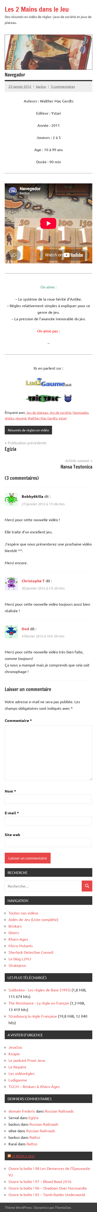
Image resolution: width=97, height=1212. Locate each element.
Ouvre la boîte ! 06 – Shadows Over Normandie (47, 1188)
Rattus (34, 1137)
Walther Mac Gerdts (42, 418)
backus (41, 86)
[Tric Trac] (48, 400)
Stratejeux (17, 965)
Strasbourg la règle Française (32, 1016)
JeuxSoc (15, 1047)
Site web (12, 834)
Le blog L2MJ (19, 958)
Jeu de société (60, 412)
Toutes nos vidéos (23, 912)
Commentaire (18, 720)
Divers (13, 932)
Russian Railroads (59, 1111)
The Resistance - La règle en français (38, 1003)
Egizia (33, 1117)
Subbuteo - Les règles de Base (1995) (39, 989)
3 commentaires (63, 86)
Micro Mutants (20, 945)
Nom (10, 791)
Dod (25, 628)
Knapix (14, 1053)
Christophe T (33, 580)
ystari (63, 418)
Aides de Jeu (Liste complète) (33, 919)
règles (9, 418)
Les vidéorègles (21, 1073)
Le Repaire (17, 1066)
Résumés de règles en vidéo (28, 430)
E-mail (12, 812)
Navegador (80, 412)
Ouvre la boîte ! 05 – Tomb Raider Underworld (46, 1194)
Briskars (15, 926)
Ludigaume (17, 1079)
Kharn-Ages (18, 939)
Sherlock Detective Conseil (30, 952)
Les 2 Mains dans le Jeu (37, 9)
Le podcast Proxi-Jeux (26, 1060)
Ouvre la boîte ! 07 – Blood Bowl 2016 (39, 1181)
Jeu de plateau (37, 412)
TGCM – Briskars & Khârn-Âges (34, 1086)
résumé (20, 418)
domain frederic (21, 1111)
